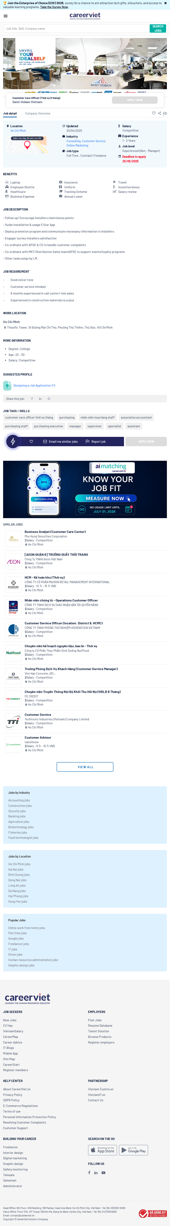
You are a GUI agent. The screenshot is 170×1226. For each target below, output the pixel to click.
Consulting (74, 141)
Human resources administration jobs (33, 960)
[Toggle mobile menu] (5, 16)
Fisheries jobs (17, 832)
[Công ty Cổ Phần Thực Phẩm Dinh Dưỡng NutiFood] (13, 653)
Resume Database (100, 1025)
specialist (114, 426)
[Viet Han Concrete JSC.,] (13, 676)
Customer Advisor (38, 737)
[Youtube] (103, 1172)
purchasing (66, 417)
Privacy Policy (12, 1095)
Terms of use (12, 1111)
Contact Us (95, 1100)
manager (75, 426)
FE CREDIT (31, 696)
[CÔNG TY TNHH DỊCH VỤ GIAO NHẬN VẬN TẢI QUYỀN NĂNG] (13, 607)
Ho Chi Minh (18, 130)
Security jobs (17, 811)
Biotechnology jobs (21, 827)
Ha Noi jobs (15, 869)
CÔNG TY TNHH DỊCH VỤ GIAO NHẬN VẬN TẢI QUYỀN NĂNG (61, 605)
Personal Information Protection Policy (29, 1117)
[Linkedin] (95, 1172)
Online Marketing (77, 145)
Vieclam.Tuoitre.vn (100, 1089)
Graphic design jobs (21, 965)
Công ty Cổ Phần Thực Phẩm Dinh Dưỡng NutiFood (57, 650)
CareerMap (10, 1037)
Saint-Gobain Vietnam (27, 102)
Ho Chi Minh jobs (19, 864)
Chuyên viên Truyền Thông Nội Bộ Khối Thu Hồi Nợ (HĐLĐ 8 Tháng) (73, 692)
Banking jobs (17, 816)
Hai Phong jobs (18, 896)
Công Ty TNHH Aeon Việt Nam (44, 559)
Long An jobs (17, 885)
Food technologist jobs (23, 837)
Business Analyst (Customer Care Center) (55, 532)
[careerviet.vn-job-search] (102, 1150)
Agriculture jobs (18, 821)
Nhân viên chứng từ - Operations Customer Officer (61, 600)
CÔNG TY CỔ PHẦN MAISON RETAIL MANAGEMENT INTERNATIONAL (67, 582)
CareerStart (11, 1064)
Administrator (12, 1186)
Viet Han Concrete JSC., (40, 673)
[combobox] (76, 28)
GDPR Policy (11, 1100)
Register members (15, 1070)
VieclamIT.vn (96, 1095)
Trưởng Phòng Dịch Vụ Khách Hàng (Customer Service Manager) (71, 669)
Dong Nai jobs (17, 880)
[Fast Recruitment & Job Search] (85, 15)
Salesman (9, 1180)
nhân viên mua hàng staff (98, 417)
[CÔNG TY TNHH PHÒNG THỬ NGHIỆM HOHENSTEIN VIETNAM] (13, 630)
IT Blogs (8, 1048)
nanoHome (32, 742)
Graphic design (13, 1164)
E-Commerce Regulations (20, 1106)
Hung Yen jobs (17, 901)
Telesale (9, 1175)
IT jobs (12, 949)
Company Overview (37, 113)
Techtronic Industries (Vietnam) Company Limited (57, 719)
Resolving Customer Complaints (24, 1122)
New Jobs (9, 1020)
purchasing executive (48, 426)
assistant (134, 426)
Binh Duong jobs (19, 874)
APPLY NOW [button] (134, 100)
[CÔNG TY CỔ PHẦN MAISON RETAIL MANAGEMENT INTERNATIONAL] (13, 585)
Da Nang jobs (17, 891)
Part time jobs (17, 933)
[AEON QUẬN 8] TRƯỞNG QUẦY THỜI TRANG (56, 554)
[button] (165, 3)
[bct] (152, 1213)
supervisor (94, 426)
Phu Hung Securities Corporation (46, 536)
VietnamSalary (13, 1031)
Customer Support (15, 1128)
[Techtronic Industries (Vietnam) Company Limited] (13, 722)
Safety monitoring (15, 1169)
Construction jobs (20, 805)
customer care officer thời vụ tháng (29, 417)
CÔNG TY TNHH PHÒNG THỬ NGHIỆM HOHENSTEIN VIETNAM (62, 628)
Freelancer (10, 1147)
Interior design (13, 1153)
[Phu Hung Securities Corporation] (13, 539)
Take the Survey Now (54, 7)
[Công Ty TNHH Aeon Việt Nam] (13, 562)
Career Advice (12, 1042)
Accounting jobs (19, 800)
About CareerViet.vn (16, 1089)
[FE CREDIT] (13, 699)
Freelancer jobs (18, 944)
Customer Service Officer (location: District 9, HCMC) (64, 623)
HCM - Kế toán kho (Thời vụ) (45, 577)
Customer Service (93, 141)
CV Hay (8, 1025)
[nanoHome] (13, 745)
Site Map (9, 1059)
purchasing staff (16, 426)
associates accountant (136, 417)
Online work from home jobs (26, 928)
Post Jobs (95, 1020)
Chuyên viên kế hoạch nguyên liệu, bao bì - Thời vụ (61, 646)
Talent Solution (98, 1031)
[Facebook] (89, 1172)
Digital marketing (15, 1158)
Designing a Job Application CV (34, 385)
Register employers (101, 1042)
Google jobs (16, 938)
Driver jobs (15, 954)
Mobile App (10, 1053)
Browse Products (99, 1037)
